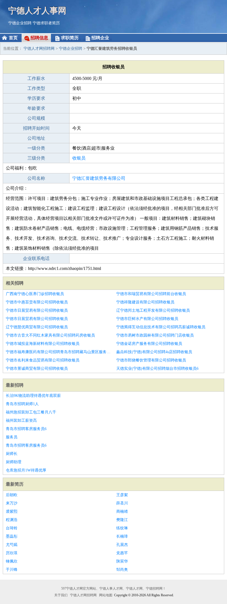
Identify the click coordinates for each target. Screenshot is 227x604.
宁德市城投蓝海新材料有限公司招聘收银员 (42, 344)
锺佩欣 (11, 561)
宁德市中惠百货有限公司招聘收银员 (37, 302)
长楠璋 (122, 536)
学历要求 (36, 98)
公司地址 (36, 138)
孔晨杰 (122, 545)
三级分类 (36, 158)
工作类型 (36, 88)
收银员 (79, 158)
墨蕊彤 (11, 536)
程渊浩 (11, 520)
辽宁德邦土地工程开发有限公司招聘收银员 (153, 310)
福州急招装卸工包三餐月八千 (31, 412)
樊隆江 (122, 520)
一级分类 (36, 148)
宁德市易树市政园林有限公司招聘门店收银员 (155, 335)
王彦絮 (122, 495)
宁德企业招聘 (20, 23)
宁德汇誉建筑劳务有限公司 (98, 178)
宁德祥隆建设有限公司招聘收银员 (145, 302)
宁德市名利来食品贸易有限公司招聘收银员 (42, 360)
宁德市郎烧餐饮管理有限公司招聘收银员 (151, 360)
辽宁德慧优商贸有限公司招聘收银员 (37, 327)
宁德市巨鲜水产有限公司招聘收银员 (147, 319)
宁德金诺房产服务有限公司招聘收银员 (149, 344)
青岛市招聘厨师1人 (22, 404)
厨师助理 (13, 462)
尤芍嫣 (11, 545)
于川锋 (11, 569)
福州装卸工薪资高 (21, 420)
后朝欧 (11, 495)
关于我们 (61, 595)
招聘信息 (39, 37)
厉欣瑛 (11, 553)
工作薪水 (36, 78)
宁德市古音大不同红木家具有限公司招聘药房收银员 (50, 335)
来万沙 (11, 503)
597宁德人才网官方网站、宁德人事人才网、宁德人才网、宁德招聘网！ (113, 588)
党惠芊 (122, 553)
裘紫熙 (11, 511)
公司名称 (36, 178)
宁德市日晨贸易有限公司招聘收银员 (37, 310)
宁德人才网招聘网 (39, 48)
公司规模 (36, 118)
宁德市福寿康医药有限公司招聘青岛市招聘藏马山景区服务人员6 (58, 352)
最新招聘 (15, 385)
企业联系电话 (36, 258)
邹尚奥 (122, 569)
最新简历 (15, 484)
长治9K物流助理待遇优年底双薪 (33, 396)
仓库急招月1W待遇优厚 (26, 470)
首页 (13, 37)
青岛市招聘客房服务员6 (26, 429)
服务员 (11, 437)
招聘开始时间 (36, 128)
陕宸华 (122, 561)
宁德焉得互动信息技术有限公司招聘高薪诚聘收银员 (160, 327)
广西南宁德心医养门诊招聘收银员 (35, 294)
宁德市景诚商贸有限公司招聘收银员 (37, 368)
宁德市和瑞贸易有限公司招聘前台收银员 (151, 294)
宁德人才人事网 (37, 10)
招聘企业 (100, 37)
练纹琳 (122, 528)
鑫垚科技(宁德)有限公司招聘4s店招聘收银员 (154, 352)
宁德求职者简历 (46, 23)
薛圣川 (122, 503)
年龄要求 (36, 108)
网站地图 (105, 595)
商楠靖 (122, 511)
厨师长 (11, 454)
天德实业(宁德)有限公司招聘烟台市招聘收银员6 (157, 368)
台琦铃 (11, 528)
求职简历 (70, 37)
